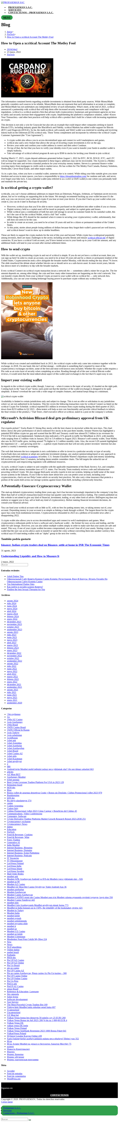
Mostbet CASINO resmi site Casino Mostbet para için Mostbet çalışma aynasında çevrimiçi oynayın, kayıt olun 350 (60, 897)
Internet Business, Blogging (19, 847)
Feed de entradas (14, 1073)
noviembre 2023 (14, 624)
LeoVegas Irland (14, 868)
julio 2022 (11, 666)
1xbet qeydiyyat (14, 761)
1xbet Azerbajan (14, 745)
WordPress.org (13, 1079)
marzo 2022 (12, 676)
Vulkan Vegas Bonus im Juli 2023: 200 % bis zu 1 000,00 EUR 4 (37, 1020)
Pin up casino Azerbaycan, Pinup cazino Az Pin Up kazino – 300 (37, 973)
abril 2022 (11, 674)
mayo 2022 (12, 671)
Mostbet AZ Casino (16, 884)
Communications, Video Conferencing (24, 813)
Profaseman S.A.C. (12, 1108)
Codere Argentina (15, 806)
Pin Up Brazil (13, 965)
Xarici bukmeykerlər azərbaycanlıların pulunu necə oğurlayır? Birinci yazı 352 (43, 1038)
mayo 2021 (12, 697)
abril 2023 (11, 642)
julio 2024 (11, 603)
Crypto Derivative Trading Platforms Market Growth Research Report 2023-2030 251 (46, 819)
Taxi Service (12, 1002)
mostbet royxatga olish (17, 923)
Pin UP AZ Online (15, 963)
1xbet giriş (12, 756)
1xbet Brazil (12, 751)
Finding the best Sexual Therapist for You (26, 589)
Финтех (11, 1051)
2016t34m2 (12, 49)
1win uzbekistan (14, 735)
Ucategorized (13, 1010)
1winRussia (12, 738)
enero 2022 (12, 682)
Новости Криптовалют (18, 1049)
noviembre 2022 (14, 655)
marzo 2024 (12, 614)
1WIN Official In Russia (18, 730)
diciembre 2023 (14, 621)
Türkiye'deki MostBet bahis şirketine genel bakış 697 (31, 1007)
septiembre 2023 (14, 629)
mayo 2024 (12, 608)
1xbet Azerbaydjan (15, 748)
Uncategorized (13, 1012)
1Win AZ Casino (14, 719)
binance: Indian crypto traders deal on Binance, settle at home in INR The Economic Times (55, 544)
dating (10, 827)
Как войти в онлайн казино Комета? (25, 587)
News (9, 944)
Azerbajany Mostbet (16, 777)
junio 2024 (12, 606)
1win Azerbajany (15, 722)
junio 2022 (12, 669)
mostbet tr (11, 926)
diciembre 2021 (14, 684)
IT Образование (15, 861)
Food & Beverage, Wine (18, 837)
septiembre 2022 (14, 661)
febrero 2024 (13, 616)
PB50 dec (11, 957)
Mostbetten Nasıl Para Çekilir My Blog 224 (27, 939)
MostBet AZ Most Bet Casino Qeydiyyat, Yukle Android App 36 (36, 887)
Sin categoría (13, 994)
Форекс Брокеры (15, 1054)
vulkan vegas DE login (17, 1025)
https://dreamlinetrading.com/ (73, 176)
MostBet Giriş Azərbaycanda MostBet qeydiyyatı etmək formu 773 (37, 905)
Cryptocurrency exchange (19, 821)
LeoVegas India (14, 866)
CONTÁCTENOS (59, 1095)
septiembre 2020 (14, 703)
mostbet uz (12, 929)
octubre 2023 (13, 627)
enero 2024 (12, 619)
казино (10, 1046)
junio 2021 (12, 695)
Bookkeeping (13, 795)
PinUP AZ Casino (15, 986)
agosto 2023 (12, 632)
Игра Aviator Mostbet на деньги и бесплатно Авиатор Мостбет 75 (39, 1044)
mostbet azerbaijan (15, 889)
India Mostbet (13, 845)
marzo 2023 (12, 645)
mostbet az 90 (13, 881)
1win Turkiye (13, 732)
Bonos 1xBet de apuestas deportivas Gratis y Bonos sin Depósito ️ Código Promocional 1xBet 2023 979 (54, 793)
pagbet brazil (13, 952)
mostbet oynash (14, 918)
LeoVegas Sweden (15, 871)
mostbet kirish (13, 915)
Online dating (13, 949)
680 (8, 766)
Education (11, 829)
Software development (17, 999)
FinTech (11, 54)
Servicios (7, 1110)
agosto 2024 (12, 601)
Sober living (12, 997)
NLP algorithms (14, 947)
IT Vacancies (13, 858)
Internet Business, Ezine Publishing (23, 853)
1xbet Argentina (14, 743)
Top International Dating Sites (20, 584)
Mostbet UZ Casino (16, 931)
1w (8, 717)
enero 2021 (12, 700)
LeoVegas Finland (15, 863)
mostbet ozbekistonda (17, 921)
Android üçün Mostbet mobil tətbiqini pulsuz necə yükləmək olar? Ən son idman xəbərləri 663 (50, 769)
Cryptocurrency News (17, 824)
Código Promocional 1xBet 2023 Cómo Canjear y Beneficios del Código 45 (42, 811)
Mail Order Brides (15, 874)
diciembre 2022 (14, 653)
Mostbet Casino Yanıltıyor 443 (21, 900)
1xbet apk (11, 740)
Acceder (11, 1071)
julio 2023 (11, 635)
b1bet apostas (13, 779)
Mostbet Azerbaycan (16, 892)
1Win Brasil (12, 724)
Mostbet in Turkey (15, 910)
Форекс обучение (15, 1057)
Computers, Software (16, 816)
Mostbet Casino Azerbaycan (20, 895)
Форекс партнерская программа (22, 1059)
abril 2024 (11, 611)
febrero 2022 (13, 679)
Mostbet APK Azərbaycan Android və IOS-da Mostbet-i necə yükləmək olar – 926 (45, 879)
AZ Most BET (13, 774)
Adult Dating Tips (15, 576)
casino (10, 803)
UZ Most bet (13, 1015)
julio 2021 (11, 692)
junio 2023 (12, 637)
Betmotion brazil (14, 785)
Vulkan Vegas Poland (17, 1028)
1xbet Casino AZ (15, 753)
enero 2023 (12, 650)
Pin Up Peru (12, 981)
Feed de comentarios (16, 1076)
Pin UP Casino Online (17, 976)
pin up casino (13, 968)
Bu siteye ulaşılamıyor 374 (19, 800)
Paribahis (11, 955)
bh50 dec (11, 787)
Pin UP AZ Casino (15, 960)
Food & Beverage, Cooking (20, 834)
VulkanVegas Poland (16, 1033)
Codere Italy (12, 808)
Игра (9, 1041)
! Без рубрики (13, 714)
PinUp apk (12, 983)
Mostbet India (13, 913)
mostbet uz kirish (14, 934)
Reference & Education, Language (23, 991)
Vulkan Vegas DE (15, 1023)
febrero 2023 (13, 648)
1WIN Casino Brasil (16, 727)
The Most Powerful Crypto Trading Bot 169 (27, 1004)
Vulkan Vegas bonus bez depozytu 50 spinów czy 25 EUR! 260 (36, 1017)
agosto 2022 (12, 663)
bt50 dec (11, 798)
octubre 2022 (13, 658)
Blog (9, 790)
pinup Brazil (12, 989)
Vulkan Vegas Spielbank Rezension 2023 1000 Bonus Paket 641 (36, 1031)
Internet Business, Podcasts (19, 855)
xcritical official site (97, 237)
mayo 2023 (12, 640)
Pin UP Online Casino (17, 978)
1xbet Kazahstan (14, 758)
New (9, 942)
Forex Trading (13, 840)
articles (10, 772)
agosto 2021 (12, 689)
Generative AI (13, 842)
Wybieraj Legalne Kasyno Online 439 (24, 1036)
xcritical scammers (29, 456)
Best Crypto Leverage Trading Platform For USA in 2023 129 (35, 782)
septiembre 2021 (14, 687)
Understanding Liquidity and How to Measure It (30, 556)
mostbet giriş (13, 902)
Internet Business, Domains (19, 850)
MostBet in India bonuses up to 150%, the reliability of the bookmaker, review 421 (45, 908)
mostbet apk (12, 876)
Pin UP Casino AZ (15, 970)
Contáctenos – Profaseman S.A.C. (19, 1113)
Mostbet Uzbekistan (16, 936)
